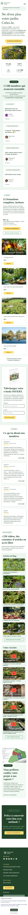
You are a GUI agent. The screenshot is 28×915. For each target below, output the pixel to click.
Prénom (6, 403)
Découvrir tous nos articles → (14, 639)
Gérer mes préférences (14, 912)
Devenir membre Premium (12, 233)
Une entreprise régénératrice (10, 875)
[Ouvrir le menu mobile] (25, 4)
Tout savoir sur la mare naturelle (11, 589)
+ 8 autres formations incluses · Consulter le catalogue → (14, 359)
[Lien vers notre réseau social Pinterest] (16, 859)
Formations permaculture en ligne (11, 866)
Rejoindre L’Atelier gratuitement (11, 872)
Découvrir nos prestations (10, 795)
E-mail (5, 410)
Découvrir (9, 263)
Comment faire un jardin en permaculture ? (13, 604)
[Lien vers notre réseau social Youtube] (11, 859)
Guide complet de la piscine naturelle (12, 636)
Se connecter (8, 887)
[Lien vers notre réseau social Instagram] (9, 859)
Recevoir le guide (9, 417)
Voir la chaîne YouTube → (14, 736)
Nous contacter (7, 882)
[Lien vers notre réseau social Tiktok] (14, 859)
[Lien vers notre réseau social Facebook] (6, 859)
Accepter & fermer (14, 909)
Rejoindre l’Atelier (7, 869)
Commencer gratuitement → (14, 832)
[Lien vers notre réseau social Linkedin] (4, 859)
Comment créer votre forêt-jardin (11, 620)
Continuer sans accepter (6, 898)
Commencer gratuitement (14, 41)
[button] (14, 656)
